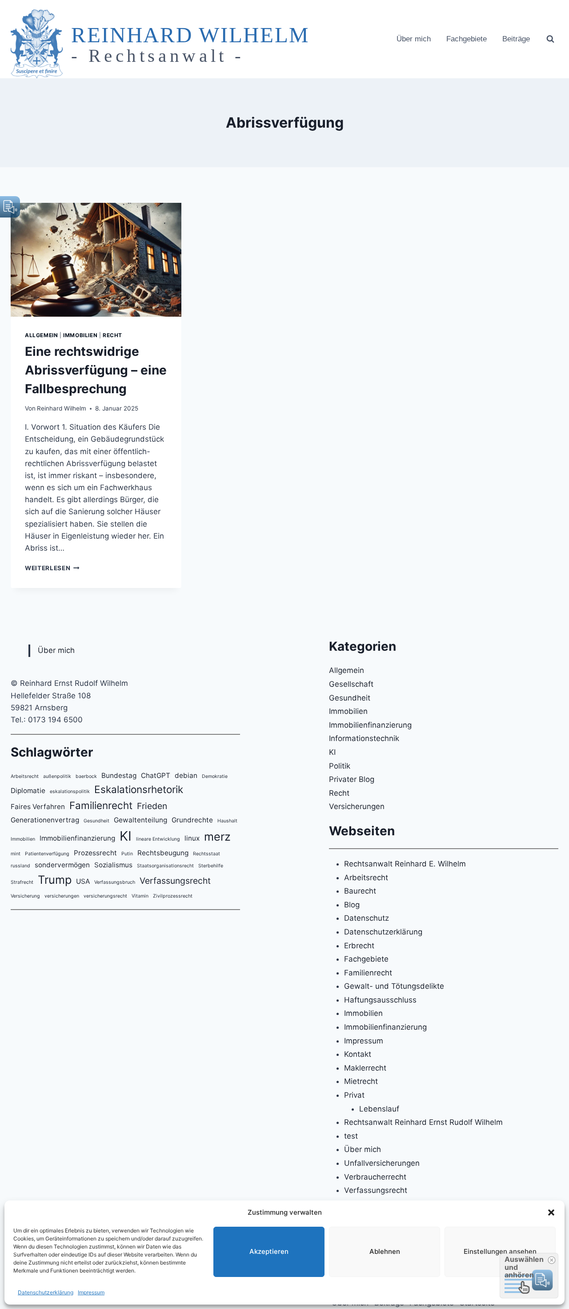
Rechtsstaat (206, 854)
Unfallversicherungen (382, 1163)
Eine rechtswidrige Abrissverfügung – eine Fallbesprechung (96, 370)
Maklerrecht (365, 1067)
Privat (354, 1095)
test (351, 1136)
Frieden (152, 806)
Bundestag (118, 775)
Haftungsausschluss (380, 999)
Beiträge (516, 39)
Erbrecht (359, 945)
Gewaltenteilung (140, 820)
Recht (112, 335)
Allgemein (41, 335)
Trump (55, 879)
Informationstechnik (364, 738)
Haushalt (227, 821)
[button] (551, 1212)
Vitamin (140, 896)
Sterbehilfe (210, 866)
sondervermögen (62, 865)
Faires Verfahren (38, 806)
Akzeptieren (269, 1251)
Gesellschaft (351, 684)
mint (15, 854)
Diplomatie (28, 790)
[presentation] (96, 260)
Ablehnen (384, 1251)
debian (186, 775)
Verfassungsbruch (114, 882)
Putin (127, 854)
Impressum (91, 1292)
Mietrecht (361, 1081)
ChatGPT (155, 775)
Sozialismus (113, 865)
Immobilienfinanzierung (77, 838)
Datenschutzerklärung (45, 1292)
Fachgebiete (466, 39)
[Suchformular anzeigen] (550, 39)
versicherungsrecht (105, 896)
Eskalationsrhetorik (138, 789)
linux (192, 838)
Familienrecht (100, 805)
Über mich (414, 39)
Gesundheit (96, 821)
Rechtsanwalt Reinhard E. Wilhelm (405, 863)
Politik (339, 765)
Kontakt (357, 1054)
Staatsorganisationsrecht (165, 866)
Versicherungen (357, 806)
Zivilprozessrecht (172, 896)
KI (126, 836)
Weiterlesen (52, 568)
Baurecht (360, 890)
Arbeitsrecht (25, 776)
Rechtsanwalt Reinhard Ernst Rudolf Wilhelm (423, 1122)
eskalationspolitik (70, 791)
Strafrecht (22, 882)
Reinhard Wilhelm (61, 408)
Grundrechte (192, 820)
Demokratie (215, 776)
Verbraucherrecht (375, 1176)
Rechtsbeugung (162, 853)
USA (83, 881)
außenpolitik (57, 776)
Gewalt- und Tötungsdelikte (394, 986)
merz (217, 836)
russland (20, 866)
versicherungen (61, 896)
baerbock (86, 776)
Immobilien (80, 335)
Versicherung (25, 896)
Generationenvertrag (45, 820)
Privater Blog (351, 779)
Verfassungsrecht (175, 880)
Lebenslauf (379, 1108)
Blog (352, 904)
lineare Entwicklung (158, 839)
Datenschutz (366, 918)
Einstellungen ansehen (500, 1251)
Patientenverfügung (47, 854)
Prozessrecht (95, 853)
